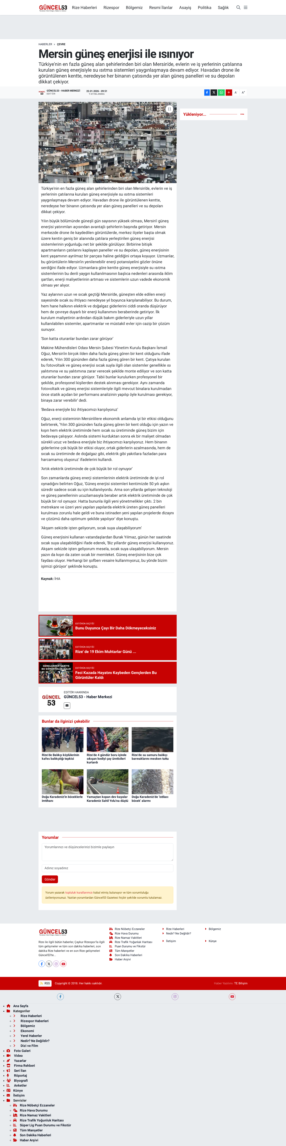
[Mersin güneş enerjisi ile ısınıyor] (108, 142)
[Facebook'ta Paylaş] (207, 92)
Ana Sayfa (20, 1006)
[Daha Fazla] (229, 92)
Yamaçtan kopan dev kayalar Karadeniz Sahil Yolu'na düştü (107, 798)
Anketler (20, 1085)
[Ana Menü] (245, 7)
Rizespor (111, 7)
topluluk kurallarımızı (79, 892)
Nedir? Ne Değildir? (178, 933)
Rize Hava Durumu (127, 933)
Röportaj (20, 1075)
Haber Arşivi (123, 959)
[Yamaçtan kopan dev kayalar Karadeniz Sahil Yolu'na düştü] (107, 781)
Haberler (45, 44)
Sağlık (223, 7)
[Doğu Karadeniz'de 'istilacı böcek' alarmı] (152, 781)
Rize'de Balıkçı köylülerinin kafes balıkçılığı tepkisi (60, 756)
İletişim (171, 941)
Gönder (50, 879)
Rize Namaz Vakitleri (128, 938)
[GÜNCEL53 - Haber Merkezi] (51, 699)
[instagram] (175, 996)
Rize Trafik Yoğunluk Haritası (133, 942)
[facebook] (60, 996)
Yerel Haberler (31, 1036)
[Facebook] (42, 964)
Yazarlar (19, 1061)
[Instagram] (56, 964)
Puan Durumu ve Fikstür (130, 946)
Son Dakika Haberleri (128, 955)
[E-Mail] (67, 705)
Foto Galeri (22, 1051)
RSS (47, 983)
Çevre (61, 44)
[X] (49, 964)
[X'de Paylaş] (214, 92)
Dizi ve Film (29, 1046)
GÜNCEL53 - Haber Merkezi (88, 696)
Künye (213, 941)
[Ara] (238, 7)
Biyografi (20, 1080)
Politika (204, 7)
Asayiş (185, 7)
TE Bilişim (240, 983)
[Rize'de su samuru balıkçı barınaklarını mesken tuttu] (152, 739)
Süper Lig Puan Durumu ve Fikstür (45, 1125)
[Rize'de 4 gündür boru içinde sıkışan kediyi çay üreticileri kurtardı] (107, 739)
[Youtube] (63, 964)
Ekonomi (27, 1031)
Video (18, 1056)
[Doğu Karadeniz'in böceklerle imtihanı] (62, 781)
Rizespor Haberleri (34, 1021)
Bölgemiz (134, 7)
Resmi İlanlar (161, 7)
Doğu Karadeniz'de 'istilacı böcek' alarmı (150, 798)
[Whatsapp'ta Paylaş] (221, 92)
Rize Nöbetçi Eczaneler (130, 929)
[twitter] (117, 996)
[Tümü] (242, 114)
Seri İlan (19, 1071)
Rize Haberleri (84, 7)
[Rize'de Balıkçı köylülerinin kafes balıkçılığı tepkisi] (62, 739)
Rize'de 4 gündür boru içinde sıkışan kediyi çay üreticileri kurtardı (106, 758)
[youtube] (232, 996)
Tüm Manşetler (124, 951)
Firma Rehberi (24, 1065)
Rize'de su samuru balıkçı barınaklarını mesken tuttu (150, 756)
